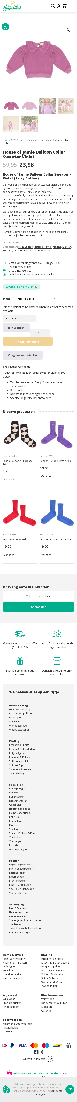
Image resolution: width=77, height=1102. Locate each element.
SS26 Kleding (17, 140)
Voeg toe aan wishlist (22, 355)
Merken (66, 246)
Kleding (57, 246)
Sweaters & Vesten (40, 250)
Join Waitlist (16, 327)
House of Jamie (43, 246)
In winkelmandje (28, 341)
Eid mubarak (25, 246)
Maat (6, 298)
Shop (5, 140)
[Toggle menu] (72, 6)
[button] (68, 30)
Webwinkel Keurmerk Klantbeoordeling (36, 1073)
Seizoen (7, 250)
